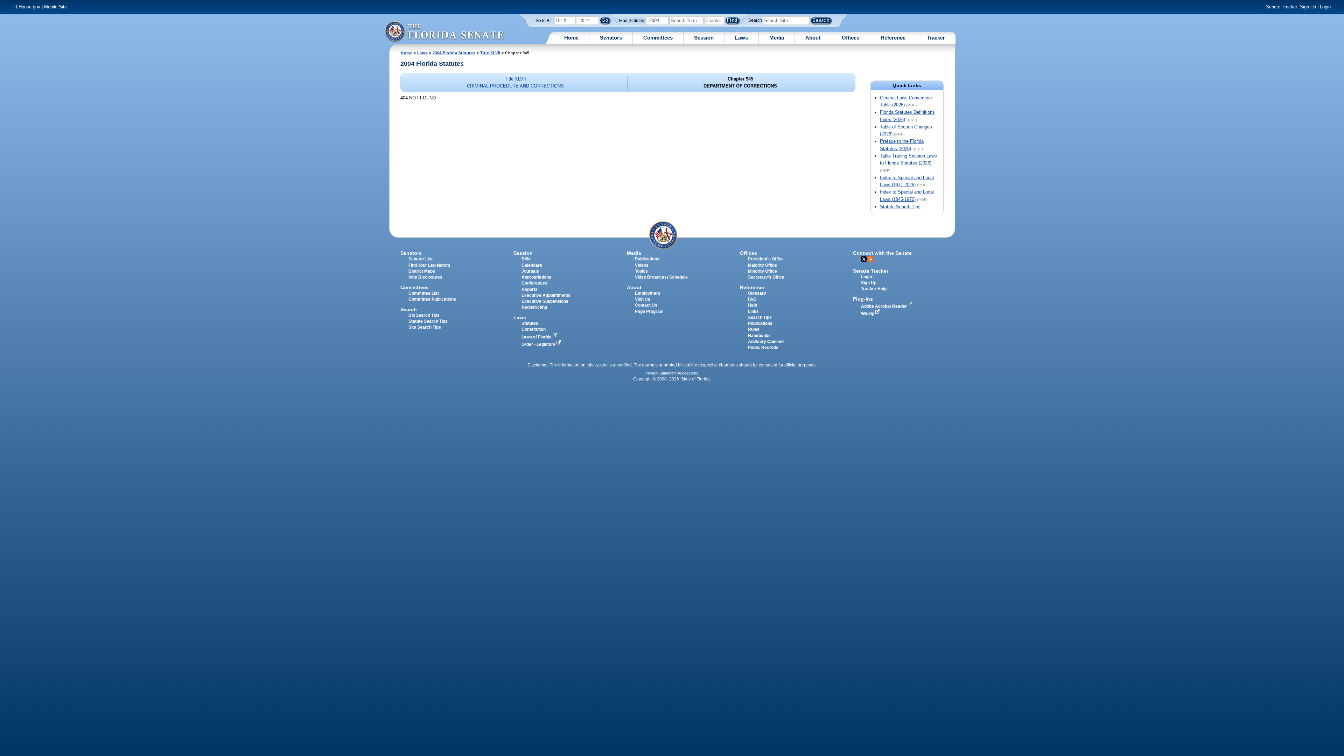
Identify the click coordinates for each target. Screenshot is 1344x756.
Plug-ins (863, 299)
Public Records (763, 347)
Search (755, 20)
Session (704, 38)
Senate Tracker (870, 271)
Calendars (532, 265)
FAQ (752, 299)
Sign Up (1308, 6)
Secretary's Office (766, 277)
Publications (647, 259)
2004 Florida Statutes (454, 53)
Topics (641, 271)
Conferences (534, 283)
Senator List (420, 259)
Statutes (530, 323)
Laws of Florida (537, 337)
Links (753, 311)
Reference (893, 38)
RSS (870, 259)
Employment (647, 293)
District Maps (421, 271)
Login (1325, 6)
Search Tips (760, 317)
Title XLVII (490, 53)
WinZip (868, 314)
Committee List (423, 293)
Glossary (757, 293)
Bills (526, 259)
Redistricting (534, 307)
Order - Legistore (539, 344)
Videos (642, 265)
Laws (741, 38)
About (812, 38)
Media (776, 38)
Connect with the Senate (882, 253)
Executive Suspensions (545, 301)
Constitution (534, 329)
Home (571, 38)
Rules (754, 329)
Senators (611, 38)
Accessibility (688, 373)
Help (752, 305)
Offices (850, 38)
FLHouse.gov (26, 6)
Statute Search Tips (900, 206)
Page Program (649, 311)
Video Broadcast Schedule (661, 277)
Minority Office (762, 271)
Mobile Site (55, 6)
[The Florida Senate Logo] (444, 31)
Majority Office (762, 265)
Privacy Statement (661, 373)
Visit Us (642, 299)
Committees (658, 38)
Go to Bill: (545, 21)
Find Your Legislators (429, 265)
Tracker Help (874, 289)
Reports (530, 289)
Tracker (936, 38)
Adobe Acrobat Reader (884, 306)
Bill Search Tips (424, 315)
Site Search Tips (424, 327)
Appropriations (536, 277)
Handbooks (759, 336)
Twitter (864, 259)
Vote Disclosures (425, 277)
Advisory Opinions (766, 342)
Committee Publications (432, 299)
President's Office (766, 259)
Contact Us (646, 305)
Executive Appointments (546, 295)
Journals (530, 271)
